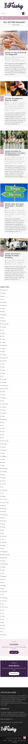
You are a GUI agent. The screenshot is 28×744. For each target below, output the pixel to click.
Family (3, 391)
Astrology (4, 302)
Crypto (3, 367)
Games (3, 416)
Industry (4, 477)
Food (3, 400)
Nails (3, 533)
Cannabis (4, 327)
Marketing (4, 508)
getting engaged (16, 60)
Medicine (4, 511)
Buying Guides (5, 324)
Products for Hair (6, 554)
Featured (4, 397)
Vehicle (3, 625)
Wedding (20, 163)
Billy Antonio (9, 103)
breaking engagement (15, 59)
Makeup (4, 505)
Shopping (4, 576)
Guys (3, 434)
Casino (3, 333)
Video (3, 628)
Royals (3, 570)
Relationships (21, 57)
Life (3, 493)
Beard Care (4, 305)
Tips (3, 604)
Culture (3, 370)
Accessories (4, 290)
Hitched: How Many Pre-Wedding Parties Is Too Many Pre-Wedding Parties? (15, 153)
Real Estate (4, 557)
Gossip (3, 428)
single (23, 214)
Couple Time (5, 357)
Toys (3, 613)
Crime (3, 364)
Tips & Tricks (5, 607)
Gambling (4, 413)
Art (2, 299)
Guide (3, 431)
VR (2, 631)
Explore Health (14, 652)
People (3, 545)
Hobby (3, 462)
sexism (11, 108)
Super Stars (4, 591)
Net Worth (4, 536)
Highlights (4, 456)
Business (4, 320)
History (3, 459)
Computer (4, 354)
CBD (3, 336)
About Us (5, 740)
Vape (3, 622)
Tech (3, 594)
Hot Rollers (4, 471)
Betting (3, 311)
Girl (2, 425)
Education (4, 382)
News (3, 539)
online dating (18, 214)
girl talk (7, 108)
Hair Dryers (4, 444)
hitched (22, 60)
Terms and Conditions (22, 740)
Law (3, 487)
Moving (3, 527)
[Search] (23, 13)
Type (3, 619)
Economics (4, 379)
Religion (4, 567)
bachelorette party (14, 159)
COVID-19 (4, 360)
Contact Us (10, 740)
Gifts (3, 422)
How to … (4, 474)
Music (3, 530)
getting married (20, 106)
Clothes (3, 351)
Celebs (3, 339)
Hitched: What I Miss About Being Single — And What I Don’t (14, 206)
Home (3, 465)
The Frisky (8, 57)
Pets (3, 548)
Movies (3, 524)
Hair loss (4, 447)
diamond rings (13, 104)
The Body (4, 600)
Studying (4, 585)
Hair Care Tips (5, 440)
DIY (3, 376)
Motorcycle (4, 520)
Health (3, 453)
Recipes (4, 560)
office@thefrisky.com (8, 719)
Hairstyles (4, 450)
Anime (3, 296)
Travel (3, 616)
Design (3, 373)
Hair (3, 437)
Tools (3, 610)
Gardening (4, 419)
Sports (3, 582)
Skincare (4, 579)
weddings (12, 110)
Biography (4, 314)
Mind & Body (5, 514)
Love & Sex (4, 499)
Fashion (4, 394)
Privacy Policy (14, 742)
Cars (3, 330)
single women (8, 215)
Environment (5, 388)
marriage (12, 214)
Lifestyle (4, 496)
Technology (4, 597)
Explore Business (14, 673)
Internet (3, 480)
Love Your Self (5, 502)
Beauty (3, 308)
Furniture (4, 407)
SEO (3, 573)
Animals (3, 293)
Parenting (4, 542)
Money (3, 517)
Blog (3, 317)
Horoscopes (4, 468)
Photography (5, 551)
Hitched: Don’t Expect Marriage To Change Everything (12, 255)
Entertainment (5, 385)
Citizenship (4, 345)
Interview (4, 484)
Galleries (4, 410)
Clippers (4, 348)
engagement (8, 60)
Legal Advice (5, 490)
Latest (15, 740)
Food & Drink (5, 404)
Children (4, 342)
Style (3, 588)
